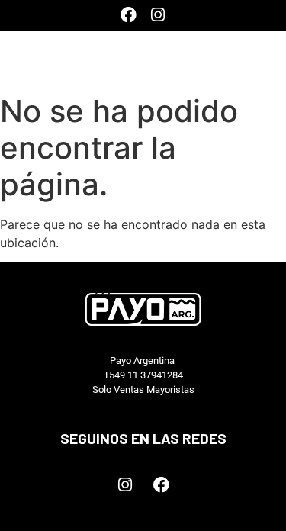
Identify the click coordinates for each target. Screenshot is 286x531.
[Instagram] (158, 15)
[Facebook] (128, 15)
